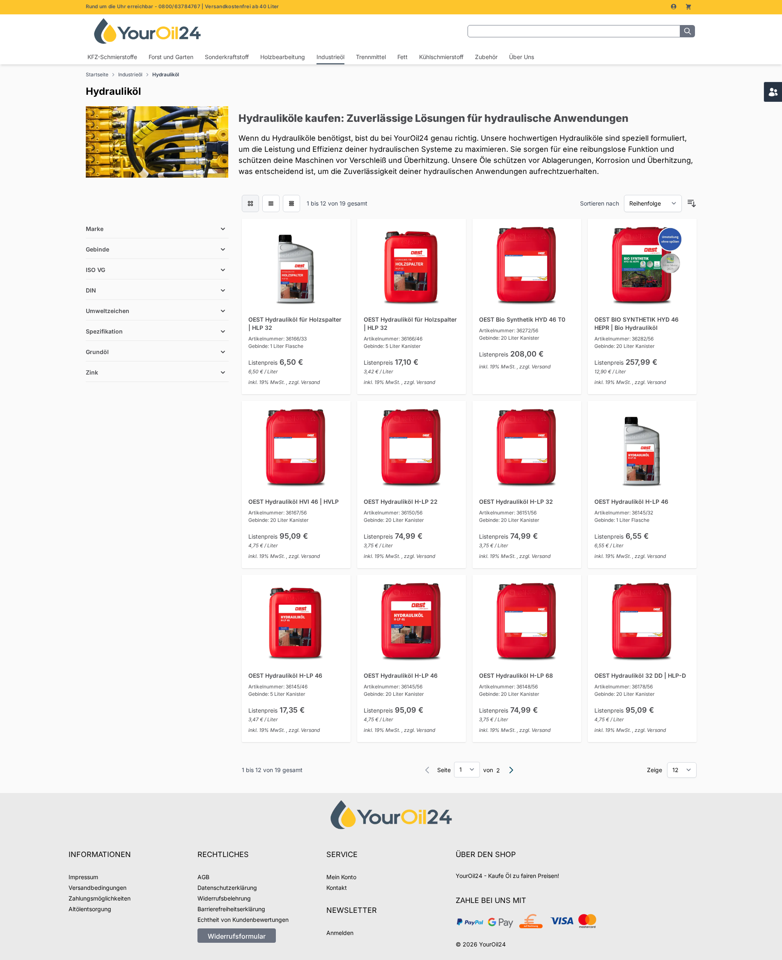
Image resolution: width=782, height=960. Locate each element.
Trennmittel (371, 56)
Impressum (83, 876)
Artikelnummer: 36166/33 (277, 339)
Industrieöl (330, 56)
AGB (203, 876)
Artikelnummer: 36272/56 (508, 330)
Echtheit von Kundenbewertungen (243, 919)
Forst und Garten (171, 56)
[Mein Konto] (674, 6)
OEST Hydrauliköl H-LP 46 (631, 501)
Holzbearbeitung (282, 56)
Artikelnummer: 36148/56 (508, 686)
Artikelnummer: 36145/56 (393, 686)
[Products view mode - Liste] (271, 203)
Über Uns (521, 56)
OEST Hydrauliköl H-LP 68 (516, 675)
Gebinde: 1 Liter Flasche (275, 346)
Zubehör (486, 56)
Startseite (97, 74)
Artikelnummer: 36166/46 (393, 339)
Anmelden (339, 932)
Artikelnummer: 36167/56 (277, 513)
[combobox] (574, 31)
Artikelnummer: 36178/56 (623, 686)
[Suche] (687, 31)
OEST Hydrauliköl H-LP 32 (516, 501)
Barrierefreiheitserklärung (231, 908)
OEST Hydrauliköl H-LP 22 (401, 501)
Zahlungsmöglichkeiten (100, 898)
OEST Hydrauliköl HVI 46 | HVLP (293, 501)
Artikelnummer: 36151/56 (508, 513)
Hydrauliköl (165, 74)
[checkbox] (250, 203)
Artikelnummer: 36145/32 (623, 513)
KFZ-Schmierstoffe (112, 56)
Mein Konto (341, 876)
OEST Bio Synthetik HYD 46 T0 (522, 319)
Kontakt (336, 887)
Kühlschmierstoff (441, 56)
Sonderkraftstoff (227, 56)
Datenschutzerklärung (227, 887)
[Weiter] (511, 770)
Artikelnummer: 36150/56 (393, 513)
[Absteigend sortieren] (692, 203)
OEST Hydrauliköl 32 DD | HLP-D (640, 675)
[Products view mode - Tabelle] (291, 203)
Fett (402, 56)
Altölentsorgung (90, 908)
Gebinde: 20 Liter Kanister (509, 338)
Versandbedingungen (97, 887)
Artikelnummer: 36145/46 (277, 686)
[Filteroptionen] (157, 209)
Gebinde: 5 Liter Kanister (392, 346)
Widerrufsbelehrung (224, 898)
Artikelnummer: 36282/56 (624, 339)
